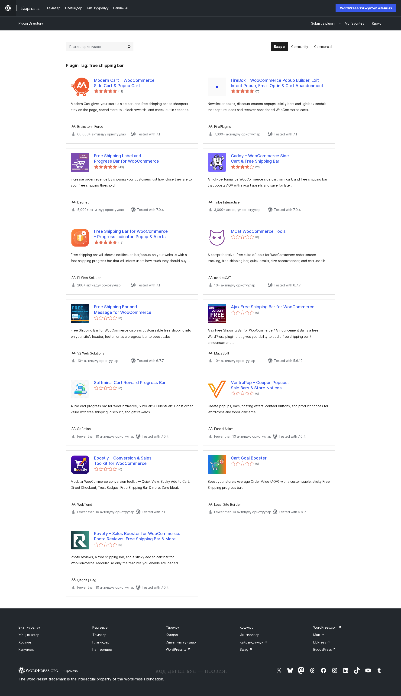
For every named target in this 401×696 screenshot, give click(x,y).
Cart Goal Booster (249, 458)
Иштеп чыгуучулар (181, 642)
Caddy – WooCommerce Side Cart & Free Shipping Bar (260, 158)
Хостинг (25, 642)
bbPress (321, 642)
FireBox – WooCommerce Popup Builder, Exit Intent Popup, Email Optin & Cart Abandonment (277, 83)
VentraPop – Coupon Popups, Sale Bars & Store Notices (260, 385)
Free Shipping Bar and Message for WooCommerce (122, 309)
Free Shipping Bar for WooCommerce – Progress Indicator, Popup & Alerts (131, 234)
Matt (318, 635)
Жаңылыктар (29, 635)
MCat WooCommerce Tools (258, 231)
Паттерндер (102, 649)
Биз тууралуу (29, 627)
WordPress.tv (178, 649)
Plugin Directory (31, 23)
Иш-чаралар (249, 635)
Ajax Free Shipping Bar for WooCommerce (272, 306)
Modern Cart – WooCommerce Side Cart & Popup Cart (124, 83)
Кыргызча (70, 671)
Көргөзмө (99, 627)
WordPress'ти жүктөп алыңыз (366, 8)
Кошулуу (246, 627)
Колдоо (172, 635)
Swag (246, 649)
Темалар (99, 635)
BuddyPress (324, 649)
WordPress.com (327, 627)
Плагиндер (101, 642)
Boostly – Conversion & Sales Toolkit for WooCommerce (123, 461)
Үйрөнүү (172, 627)
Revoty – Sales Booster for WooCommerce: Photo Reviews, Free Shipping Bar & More (137, 536)
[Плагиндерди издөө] (128, 46)
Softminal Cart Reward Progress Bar (130, 382)
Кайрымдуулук (253, 642)
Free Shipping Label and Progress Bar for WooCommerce (126, 158)
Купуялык (26, 649)
